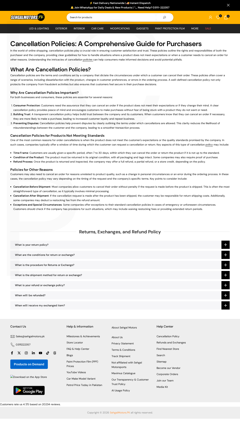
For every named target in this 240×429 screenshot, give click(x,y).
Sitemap (161, 361)
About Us (117, 337)
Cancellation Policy (168, 336)
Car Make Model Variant (81, 378)
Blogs (70, 355)
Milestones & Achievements (83, 336)
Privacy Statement (123, 343)
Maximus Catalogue (123, 373)
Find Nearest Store (168, 349)
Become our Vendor (168, 368)
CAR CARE (97, 28)
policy (209, 144)
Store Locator (75, 342)
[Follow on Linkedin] (33, 353)
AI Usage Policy (121, 390)
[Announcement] (120, 5)
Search (161, 355)
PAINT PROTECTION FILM (170, 28)
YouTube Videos (76, 372)
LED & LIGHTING (39, 28)
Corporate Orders (167, 374)
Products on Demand (29, 364)
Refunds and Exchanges (171, 342)
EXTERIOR (61, 28)
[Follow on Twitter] (19, 353)
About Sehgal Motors (124, 327)
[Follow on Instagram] (26, 353)
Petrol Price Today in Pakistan (84, 385)
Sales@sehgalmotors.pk (30, 336)
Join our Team (165, 380)
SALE (208, 28)
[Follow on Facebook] (12, 353)
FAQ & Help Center (78, 349)
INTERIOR (79, 28)
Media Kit (162, 387)
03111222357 (23, 344)
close (11, 5)
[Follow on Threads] (54, 353)
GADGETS (142, 28)
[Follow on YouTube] (40, 353)
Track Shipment (121, 356)
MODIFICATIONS (120, 28)
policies (87, 59)
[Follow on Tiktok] (47, 353)
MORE (195, 28)
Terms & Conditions (123, 349)
